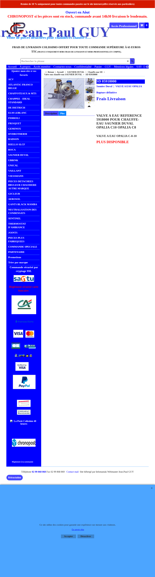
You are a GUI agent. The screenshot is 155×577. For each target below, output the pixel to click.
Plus (62, 113)
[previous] (144, 66)
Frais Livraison (110, 98)
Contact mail (72, 471)
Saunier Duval (104, 86)
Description (51, 113)
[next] (147, 66)
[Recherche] (132, 61)
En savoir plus (78, 529)
